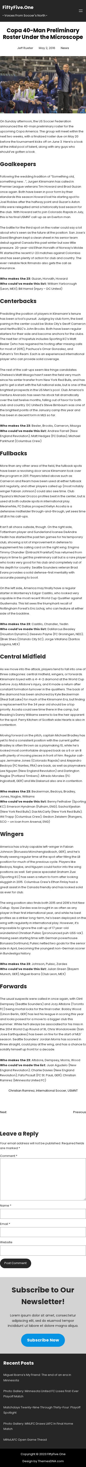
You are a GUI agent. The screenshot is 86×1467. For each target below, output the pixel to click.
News (65, 48)
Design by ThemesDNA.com (43, 1461)
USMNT (73, 1090)
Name (5, 1205)
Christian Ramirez (21, 1090)
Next (3, 1112)
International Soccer (51, 1090)
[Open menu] (80, 11)
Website (6, 1242)
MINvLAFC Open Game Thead (25, 1439)
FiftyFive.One (18, 7)
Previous (79, 1112)
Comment (8, 1156)
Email (5, 1224)
